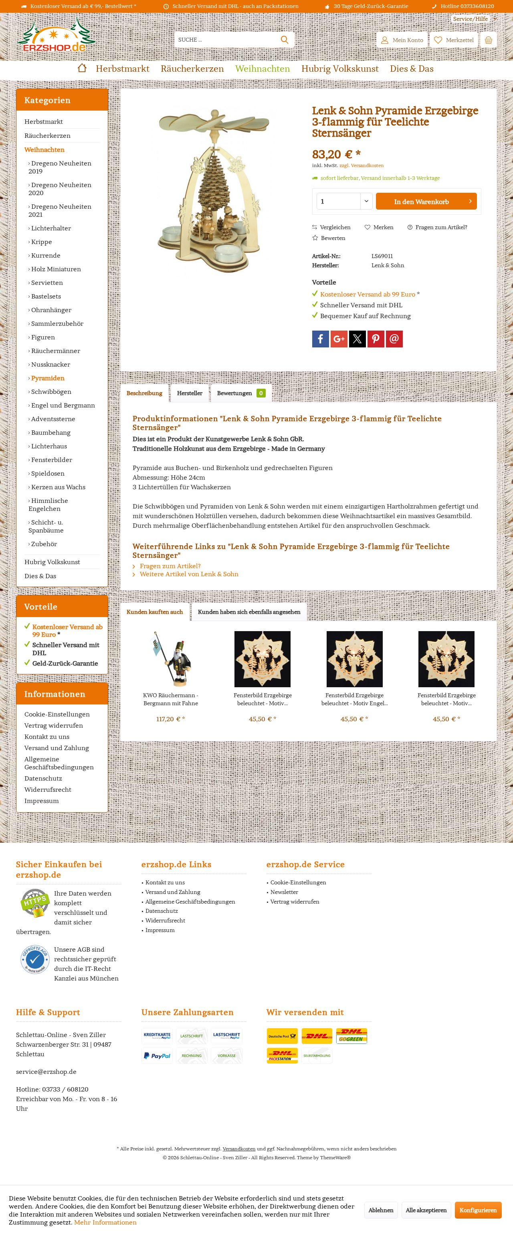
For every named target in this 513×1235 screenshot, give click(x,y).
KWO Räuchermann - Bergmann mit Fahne (170, 699)
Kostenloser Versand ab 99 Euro (67, 630)
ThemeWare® (335, 1157)
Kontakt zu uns (46, 737)
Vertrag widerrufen (53, 725)
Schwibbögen (50, 391)
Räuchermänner (55, 351)
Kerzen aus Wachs (57, 487)
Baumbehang (50, 432)
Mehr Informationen (105, 1222)
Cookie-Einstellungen (57, 714)
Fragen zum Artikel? (440, 227)
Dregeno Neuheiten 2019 (59, 167)
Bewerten (332, 238)
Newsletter (284, 892)
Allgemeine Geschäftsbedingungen (59, 763)
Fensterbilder (51, 460)
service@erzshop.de (46, 1072)
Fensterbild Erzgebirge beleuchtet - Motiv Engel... (354, 699)
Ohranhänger (50, 310)
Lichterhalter (50, 228)
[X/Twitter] (357, 339)
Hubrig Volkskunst (52, 562)
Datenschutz (43, 778)
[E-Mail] (394, 339)
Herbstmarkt (43, 121)
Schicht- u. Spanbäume (46, 526)
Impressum (41, 801)
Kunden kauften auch (155, 611)
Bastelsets (45, 296)
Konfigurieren (478, 1210)
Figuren (42, 337)
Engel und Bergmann (62, 405)
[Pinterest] (376, 339)
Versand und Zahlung (56, 748)
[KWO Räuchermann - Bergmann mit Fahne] (171, 659)
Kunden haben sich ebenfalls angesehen (249, 611)
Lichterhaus (48, 446)
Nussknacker (50, 364)
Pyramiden (47, 378)
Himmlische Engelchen (48, 504)
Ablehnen (381, 1210)
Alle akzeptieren (426, 1210)
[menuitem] (471, 19)
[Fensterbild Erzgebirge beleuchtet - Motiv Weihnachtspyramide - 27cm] (263, 659)
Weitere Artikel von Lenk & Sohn (188, 574)
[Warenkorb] (488, 40)
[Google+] (339, 339)
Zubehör (43, 544)
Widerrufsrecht (47, 789)
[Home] (82, 69)
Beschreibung (144, 393)
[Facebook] (320, 339)
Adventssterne (52, 419)
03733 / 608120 (65, 1089)
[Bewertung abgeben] (396, 144)
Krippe (41, 242)
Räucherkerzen (47, 135)
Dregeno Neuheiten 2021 (59, 210)
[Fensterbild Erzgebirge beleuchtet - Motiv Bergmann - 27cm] (447, 659)
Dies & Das (40, 576)
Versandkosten (239, 1149)
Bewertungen (240, 393)
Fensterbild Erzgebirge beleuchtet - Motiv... (263, 699)
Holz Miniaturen (55, 269)
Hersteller (189, 393)
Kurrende (45, 255)
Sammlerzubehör (56, 323)
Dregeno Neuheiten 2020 (59, 189)
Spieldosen (47, 473)
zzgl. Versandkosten (361, 165)
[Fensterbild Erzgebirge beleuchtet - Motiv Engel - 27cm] (355, 659)
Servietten (46, 282)
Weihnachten (44, 149)
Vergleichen (335, 227)
